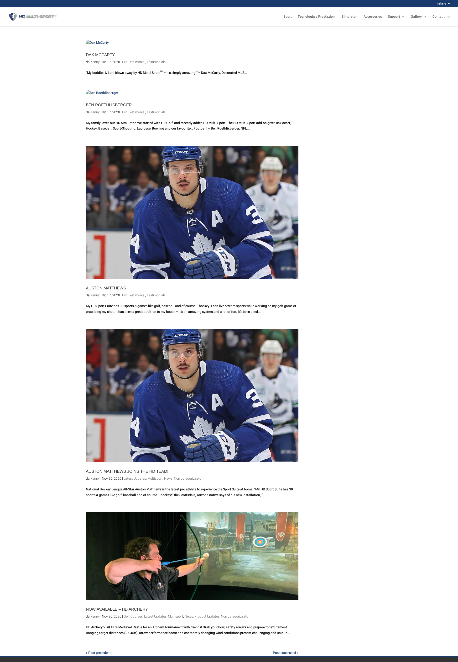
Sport (287, 17)
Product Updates (206, 616)
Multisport (155, 478)
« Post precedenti (99, 652)
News (168, 478)
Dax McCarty (100, 54)
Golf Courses (133, 616)
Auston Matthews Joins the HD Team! (127, 471)
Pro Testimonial (133, 62)
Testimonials (156, 62)
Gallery (416, 17)
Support (394, 17)
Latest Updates (135, 478)
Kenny (95, 62)
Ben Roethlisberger (109, 105)
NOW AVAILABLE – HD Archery (117, 609)
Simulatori (350, 17)
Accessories (373, 17)
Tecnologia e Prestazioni (317, 17)
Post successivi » (285, 652)
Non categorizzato (187, 478)
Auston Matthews (106, 288)
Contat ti (439, 17)
